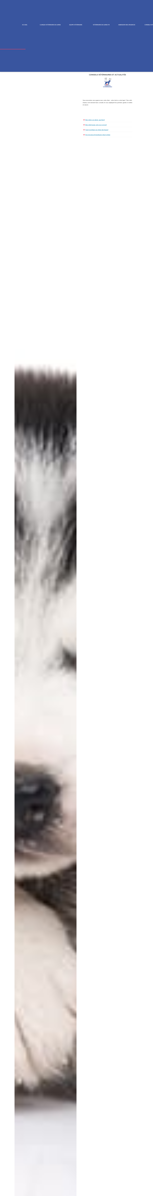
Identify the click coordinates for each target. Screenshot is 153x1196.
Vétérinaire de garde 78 (101, 24)
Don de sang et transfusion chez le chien (97, 135)
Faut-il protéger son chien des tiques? (96, 130)
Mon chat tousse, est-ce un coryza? (96, 125)
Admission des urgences (126, 24)
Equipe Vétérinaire (75, 24)
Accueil (24, 24)
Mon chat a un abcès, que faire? (95, 120)
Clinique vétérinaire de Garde (50, 24)
